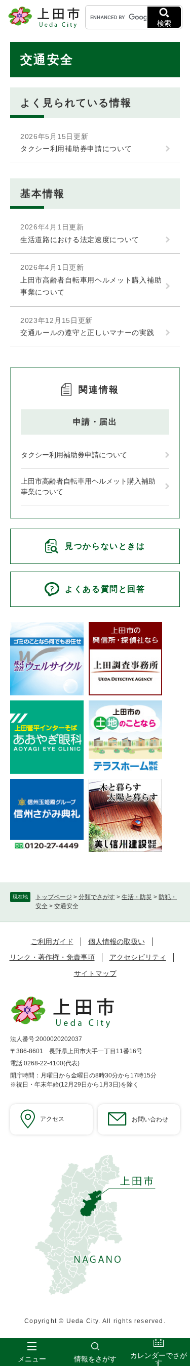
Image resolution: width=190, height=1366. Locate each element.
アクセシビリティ (137, 957)
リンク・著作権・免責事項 (52, 957)
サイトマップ (95, 973)
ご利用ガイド (52, 941)
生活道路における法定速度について (79, 239)
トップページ (53, 897)
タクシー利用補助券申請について (76, 149)
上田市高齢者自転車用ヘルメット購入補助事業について (91, 286)
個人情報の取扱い (116, 941)
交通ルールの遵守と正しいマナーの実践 (87, 332)
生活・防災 (137, 897)
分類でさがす (97, 897)
